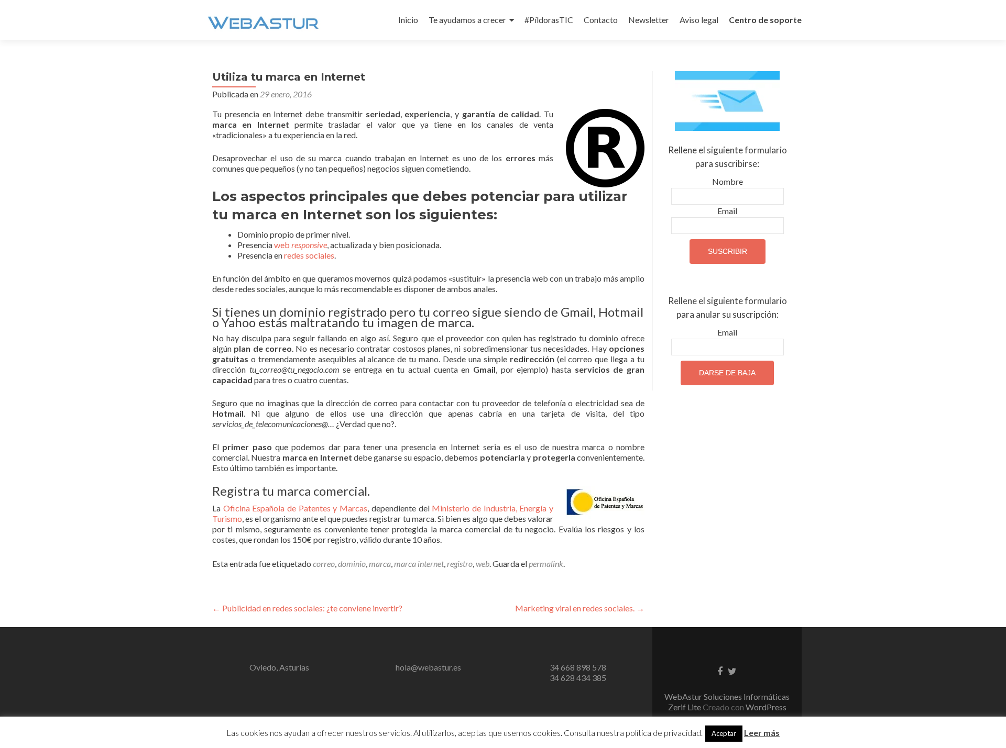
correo (324, 563)
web (300, 245)
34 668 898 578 (578, 667)
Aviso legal (699, 20)
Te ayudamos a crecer (467, 20)
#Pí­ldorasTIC (548, 20)
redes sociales (309, 255)
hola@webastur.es (428, 667)
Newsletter (648, 20)
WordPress (766, 707)
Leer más (762, 733)
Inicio (408, 20)
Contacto (601, 20)
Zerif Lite (685, 707)
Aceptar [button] (724, 733)
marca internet (419, 563)
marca (380, 563)
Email (727, 211)
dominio (352, 563)
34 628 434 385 (578, 678)
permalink (546, 563)
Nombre (727, 181)
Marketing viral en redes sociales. (579, 608)
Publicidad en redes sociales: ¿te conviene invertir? (307, 608)
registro (460, 563)
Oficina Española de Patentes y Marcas (295, 508)
